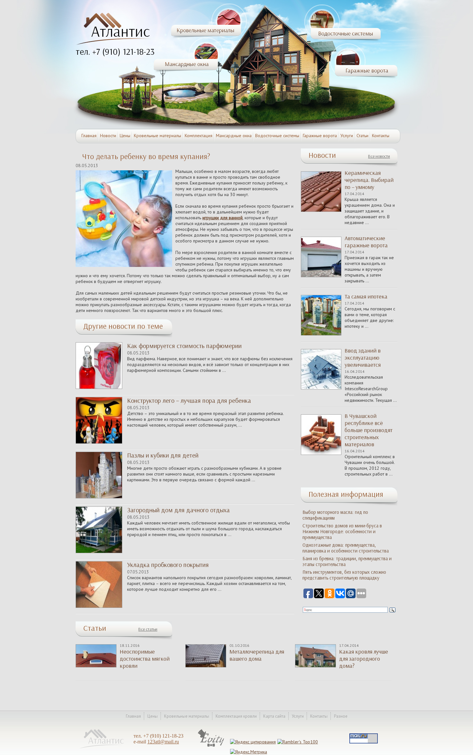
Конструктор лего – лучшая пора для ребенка (189, 400)
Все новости (379, 156)
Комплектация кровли (236, 716)
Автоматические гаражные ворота (366, 242)
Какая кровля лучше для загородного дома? (363, 658)
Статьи (362, 135)
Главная (89, 135)
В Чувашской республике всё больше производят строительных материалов (369, 430)
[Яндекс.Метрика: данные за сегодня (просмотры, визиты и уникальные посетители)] (248, 752)
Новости (108, 135)
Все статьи (147, 629)
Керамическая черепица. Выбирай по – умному (369, 180)
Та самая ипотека (366, 296)
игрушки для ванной (222, 218)
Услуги (346, 135)
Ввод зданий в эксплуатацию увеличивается (363, 357)
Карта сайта (274, 716)
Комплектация (198, 135)
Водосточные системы (277, 135)
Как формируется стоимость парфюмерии (184, 346)
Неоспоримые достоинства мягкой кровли (145, 658)
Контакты (380, 135)
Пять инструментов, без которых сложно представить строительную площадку (344, 575)
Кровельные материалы (157, 135)
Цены (125, 135)
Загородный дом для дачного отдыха (178, 510)
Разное (341, 716)
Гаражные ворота (320, 135)
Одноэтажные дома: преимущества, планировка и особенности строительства (345, 548)
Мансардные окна (234, 135)
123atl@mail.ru (163, 741)
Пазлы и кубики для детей (163, 455)
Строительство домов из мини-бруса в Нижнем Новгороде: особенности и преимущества (342, 531)
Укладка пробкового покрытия (168, 565)
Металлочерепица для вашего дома (256, 655)
